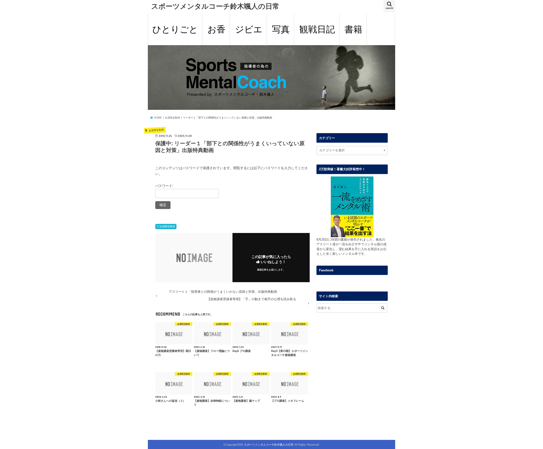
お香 (216, 29)
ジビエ (248, 29)
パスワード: (164, 186)
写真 (281, 29)
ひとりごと (175, 29)
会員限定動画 (167, 226)
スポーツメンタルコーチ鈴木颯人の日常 (215, 6)
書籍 (353, 29)
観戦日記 (317, 29)
